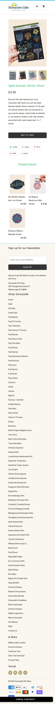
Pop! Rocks (12, 374)
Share (27, 147)
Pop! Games (13, 352)
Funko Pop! (12, 313)
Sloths (10, 387)
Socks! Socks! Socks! (16, 565)
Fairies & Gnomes (15, 526)
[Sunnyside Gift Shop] (18, 8)
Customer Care (14, 651)
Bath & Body (13, 570)
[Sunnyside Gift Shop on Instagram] (20, 673)
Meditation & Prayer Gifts (18, 500)
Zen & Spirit (13, 470)
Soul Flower (13, 552)
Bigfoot (11, 395)
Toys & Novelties (14, 443)
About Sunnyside (15, 605)
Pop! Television (14, 326)
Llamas (11, 391)
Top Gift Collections (16, 539)
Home (10, 300)
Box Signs (12, 574)
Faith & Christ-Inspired (17, 474)
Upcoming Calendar (16, 596)
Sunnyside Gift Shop (23, 681)
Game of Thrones (15, 417)
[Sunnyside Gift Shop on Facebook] (10, 673)
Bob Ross (12, 426)
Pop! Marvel (13, 317)
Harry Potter (13, 413)
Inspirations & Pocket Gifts (18, 535)
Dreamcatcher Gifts (16, 531)
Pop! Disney (13, 348)
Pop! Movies (13, 334)
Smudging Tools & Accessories (20, 517)
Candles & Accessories (17, 478)
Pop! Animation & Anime (18, 356)
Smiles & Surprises (15, 448)
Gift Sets (11, 308)
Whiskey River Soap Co (17, 544)
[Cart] (44, 6)
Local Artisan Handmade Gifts (20, 456)
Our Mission (13, 622)
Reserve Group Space (17, 591)
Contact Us (12, 631)
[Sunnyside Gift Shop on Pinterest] (15, 673)
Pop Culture (13, 378)
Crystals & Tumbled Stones (19, 504)
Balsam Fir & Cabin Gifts (18, 578)
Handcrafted (13, 452)
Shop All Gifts (13, 583)
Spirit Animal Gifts (15, 522)
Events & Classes (15, 587)
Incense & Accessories (17, 483)
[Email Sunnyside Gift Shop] (25, 673)
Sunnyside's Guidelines (17, 600)
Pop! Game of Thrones (17, 330)
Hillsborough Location (17, 643)
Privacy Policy (13, 660)
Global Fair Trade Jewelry (18, 465)
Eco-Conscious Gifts (16, 561)
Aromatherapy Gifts (16, 496)
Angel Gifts (12, 491)
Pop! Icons (12, 365)
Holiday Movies (14, 404)
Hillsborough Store (15, 613)
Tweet (15, 147)
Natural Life (13, 548)
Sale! (10, 304)
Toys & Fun (12, 435)
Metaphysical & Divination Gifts (20, 513)
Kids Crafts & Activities (17, 439)
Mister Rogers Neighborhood (19, 430)
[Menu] (37, 6)
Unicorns (11, 382)
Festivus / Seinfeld (15, 400)
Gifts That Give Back (16, 656)
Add (14, 153)
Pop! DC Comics (14, 321)
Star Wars (12, 409)
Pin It (38, 147)
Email (25, 153)
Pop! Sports (13, 369)
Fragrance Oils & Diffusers (18, 487)
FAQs (10, 626)
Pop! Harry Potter (15, 339)
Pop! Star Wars (14, 343)
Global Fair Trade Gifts (17, 461)
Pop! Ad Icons (13, 361)
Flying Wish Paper (15, 557)
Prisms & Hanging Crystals (18, 509)
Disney (11, 422)
